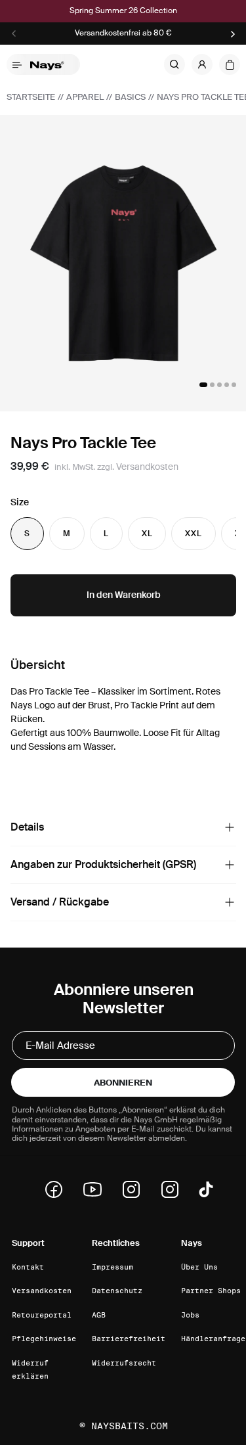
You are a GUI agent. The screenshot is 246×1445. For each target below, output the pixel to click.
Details (27, 827)
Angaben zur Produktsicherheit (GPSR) (103, 864)
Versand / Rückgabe (59, 902)
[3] (219, 384)
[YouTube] (96, 1189)
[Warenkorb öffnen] (229, 64)
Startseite (31, 97)
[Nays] (51, 64)
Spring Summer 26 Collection (123, 11)
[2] (212, 384)
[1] (203, 384)
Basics (130, 97)
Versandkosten (147, 466)
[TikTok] (206, 1189)
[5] (234, 384)
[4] (226, 384)
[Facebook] (57, 1189)
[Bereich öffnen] (229, 827)
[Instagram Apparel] (173, 1189)
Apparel (85, 97)
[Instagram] (135, 1189)
